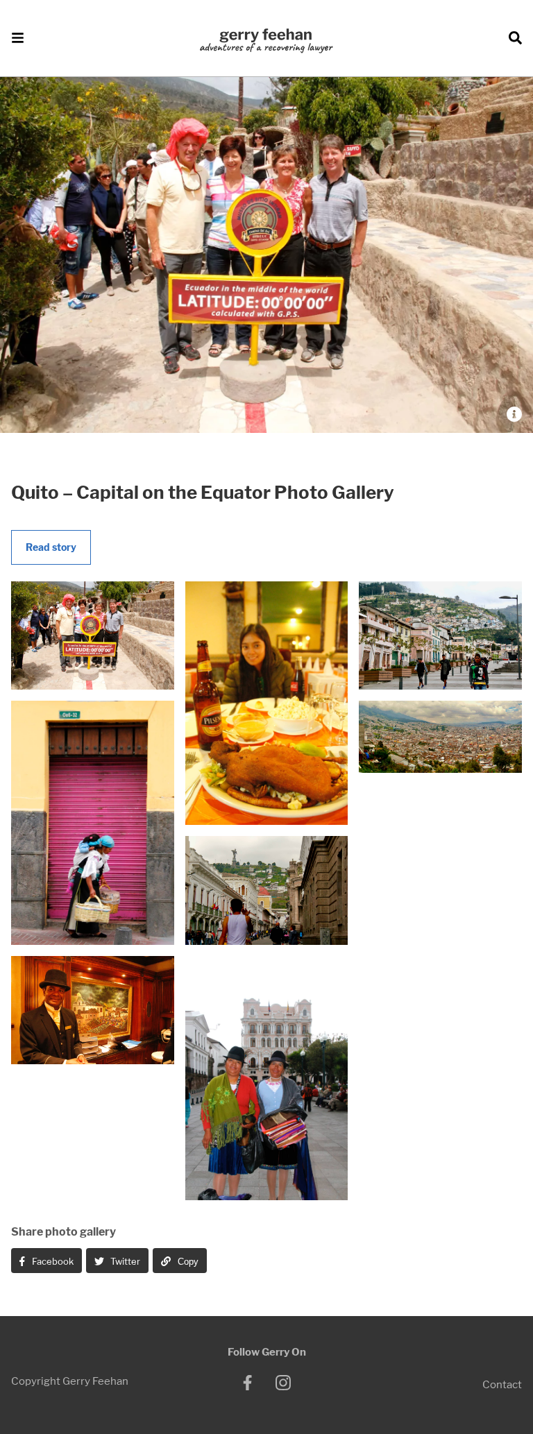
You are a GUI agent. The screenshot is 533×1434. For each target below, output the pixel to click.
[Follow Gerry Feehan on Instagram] (283, 1382)
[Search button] (521, 38)
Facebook (52, 1261)
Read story (51, 547)
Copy (186, 1261)
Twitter (124, 1261)
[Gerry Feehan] (266, 42)
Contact (502, 1385)
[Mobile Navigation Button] (12, 38)
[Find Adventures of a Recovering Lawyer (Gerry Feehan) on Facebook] (247, 1382)
